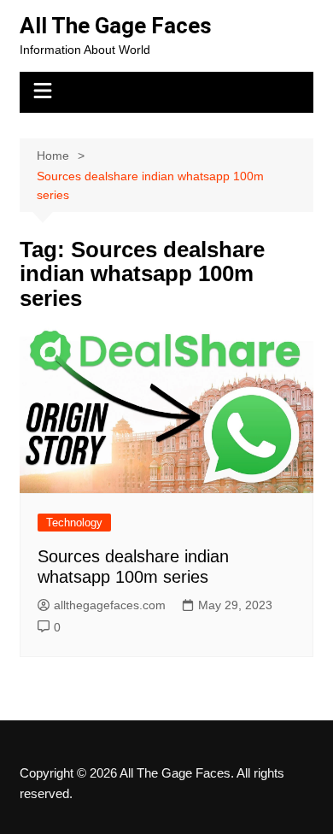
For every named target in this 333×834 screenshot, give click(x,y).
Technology (74, 522)
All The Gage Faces (116, 25)
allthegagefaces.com (110, 605)
